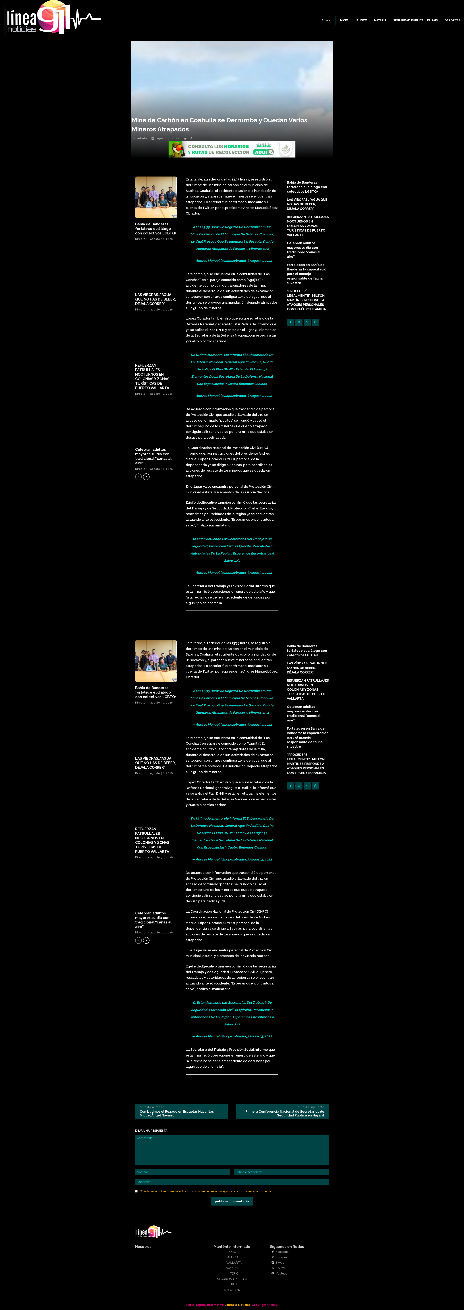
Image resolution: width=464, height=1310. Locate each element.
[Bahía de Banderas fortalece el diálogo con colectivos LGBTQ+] (156, 197)
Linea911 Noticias (237, 1305)
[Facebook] (290, 322)
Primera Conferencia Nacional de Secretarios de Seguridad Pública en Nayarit (284, 1113)
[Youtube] (273, 1273)
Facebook (282, 1251)
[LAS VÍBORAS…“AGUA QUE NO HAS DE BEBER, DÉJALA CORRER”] (156, 268)
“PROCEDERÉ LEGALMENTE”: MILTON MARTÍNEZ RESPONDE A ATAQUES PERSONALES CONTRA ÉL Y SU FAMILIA (306, 300)
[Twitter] (299, 322)
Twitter (280, 1268)
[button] (327, 20)
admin (142, 138)
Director (141, 239)
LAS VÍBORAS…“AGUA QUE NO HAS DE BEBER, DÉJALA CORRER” (155, 299)
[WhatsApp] (315, 322)
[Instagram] (273, 1257)
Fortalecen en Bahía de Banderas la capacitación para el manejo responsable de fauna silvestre (307, 274)
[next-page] (146, 476)
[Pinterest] (307, 322)
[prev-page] (138, 476)
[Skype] (273, 1262)
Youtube (281, 1273)
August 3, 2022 (260, 261)
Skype (280, 1262)
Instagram (282, 1257)
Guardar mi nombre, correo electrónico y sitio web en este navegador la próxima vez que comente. (206, 1191)
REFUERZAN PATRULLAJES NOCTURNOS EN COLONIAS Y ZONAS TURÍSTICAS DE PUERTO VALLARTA (152, 376)
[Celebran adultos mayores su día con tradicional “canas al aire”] (156, 423)
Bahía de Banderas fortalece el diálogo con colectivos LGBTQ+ (156, 228)
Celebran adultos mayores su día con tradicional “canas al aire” (153, 456)
